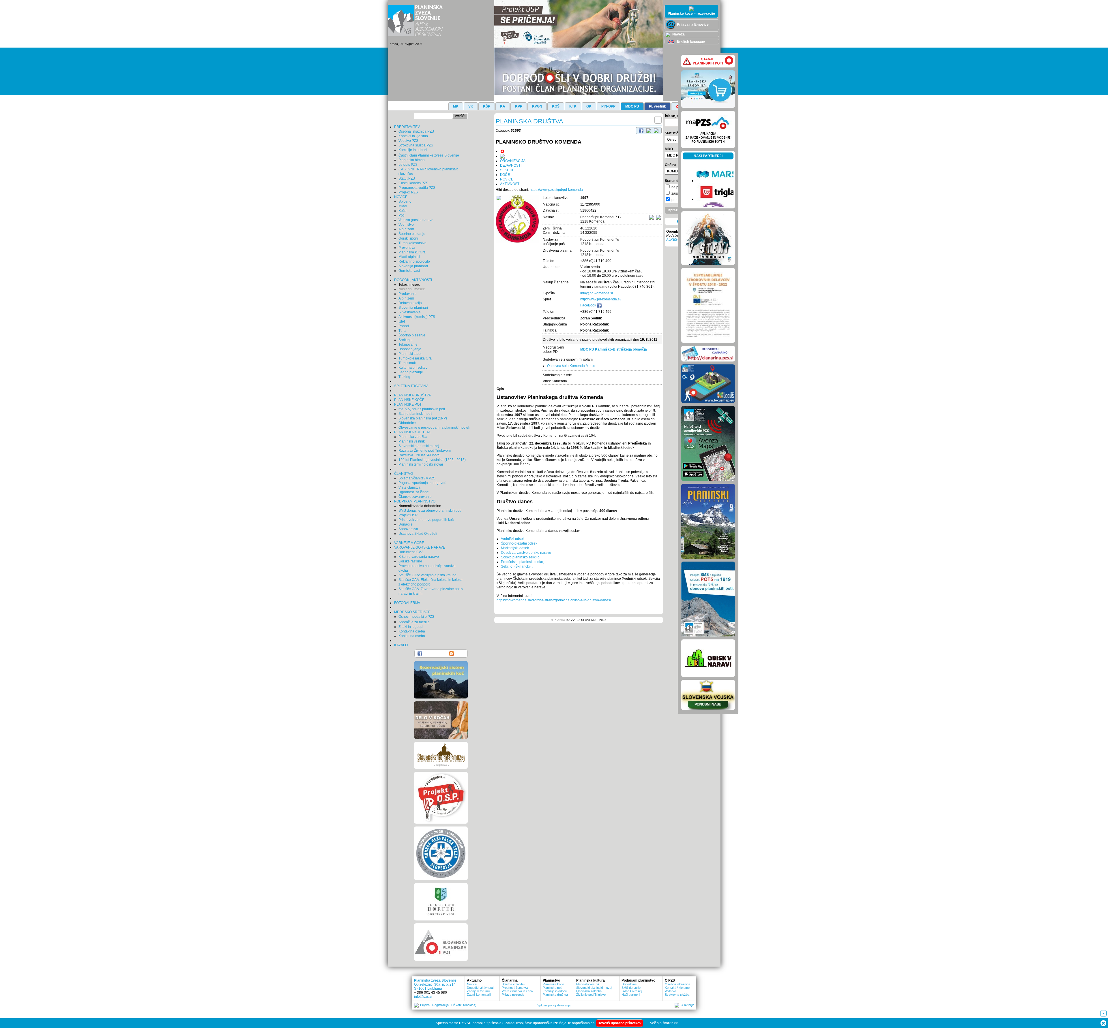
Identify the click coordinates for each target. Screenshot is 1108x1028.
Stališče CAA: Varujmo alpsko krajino (427, 575)
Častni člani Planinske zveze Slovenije (428, 155)
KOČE (505, 175)
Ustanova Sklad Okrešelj (417, 534)
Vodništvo (406, 225)
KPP (518, 106)
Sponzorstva (408, 529)
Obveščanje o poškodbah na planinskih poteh (434, 427)
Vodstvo (670, 991)
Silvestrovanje (409, 312)
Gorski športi (408, 238)
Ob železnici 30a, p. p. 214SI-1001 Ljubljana (435, 986)
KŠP (486, 106)
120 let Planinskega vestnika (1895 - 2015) (432, 460)
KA (502, 106)
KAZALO (401, 645)
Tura (402, 331)
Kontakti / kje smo (677, 987)
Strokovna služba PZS (415, 145)
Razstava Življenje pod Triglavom (424, 451)
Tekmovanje (408, 344)
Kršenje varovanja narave (418, 557)
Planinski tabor (410, 354)
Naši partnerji (631, 994)
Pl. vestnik (657, 106)
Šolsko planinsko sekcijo (520, 557)
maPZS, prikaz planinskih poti (421, 409)
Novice (472, 984)
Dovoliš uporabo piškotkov (619, 1023)
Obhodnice (407, 423)
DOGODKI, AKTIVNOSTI (413, 280)
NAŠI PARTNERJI (708, 156)
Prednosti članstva (515, 987)
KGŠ (555, 106)
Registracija (440, 1005)
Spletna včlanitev (513, 984)
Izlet (401, 321)
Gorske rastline (410, 561)
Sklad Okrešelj (632, 991)
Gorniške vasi (409, 271)
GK (589, 106)
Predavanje (407, 294)
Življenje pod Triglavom (592, 994)
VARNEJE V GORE (409, 543)
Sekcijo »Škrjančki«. (517, 566)
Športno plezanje (411, 234)
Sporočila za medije (414, 622)
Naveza (678, 34)
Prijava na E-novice (692, 24)
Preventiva (406, 248)
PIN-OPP (608, 106)
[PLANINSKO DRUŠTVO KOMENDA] (517, 219)
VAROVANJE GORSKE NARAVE (419, 547)
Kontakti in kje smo (413, 136)
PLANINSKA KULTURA (412, 432)
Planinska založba (412, 437)
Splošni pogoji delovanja (553, 1005)
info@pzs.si (423, 997)
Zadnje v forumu (478, 991)
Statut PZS (406, 178)
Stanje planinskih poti (415, 414)
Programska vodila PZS (416, 188)
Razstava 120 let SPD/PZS (419, 455)
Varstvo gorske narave (415, 220)
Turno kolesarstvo (412, 243)
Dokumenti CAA (411, 552)
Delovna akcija (410, 303)
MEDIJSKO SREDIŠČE (412, 612)
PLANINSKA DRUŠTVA (412, 395)
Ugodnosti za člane (413, 492)
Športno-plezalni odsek (519, 543)
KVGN (537, 106)
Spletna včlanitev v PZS (416, 478)
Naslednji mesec (411, 289)
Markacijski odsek (515, 548)
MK (455, 106)
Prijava (425, 1005)
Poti (401, 215)
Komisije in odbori (412, 150)
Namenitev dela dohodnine (419, 506)
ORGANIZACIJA (512, 161)
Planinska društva (555, 994)
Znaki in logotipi (410, 627)
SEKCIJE (507, 170)
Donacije (405, 524)
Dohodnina (629, 984)
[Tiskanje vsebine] (648, 130)
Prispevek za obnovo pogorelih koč (426, 520)
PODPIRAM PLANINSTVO (414, 501)
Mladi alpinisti (409, 257)
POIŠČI (460, 116)
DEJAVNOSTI (510, 165)
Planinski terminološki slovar (420, 464)
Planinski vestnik (411, 441)
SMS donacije (631, 987)
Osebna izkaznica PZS (416, 131)
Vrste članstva (409, 487)
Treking (404, 377)
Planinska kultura (412, 252)
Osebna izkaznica (677, 984)
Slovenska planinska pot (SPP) (422, 418)
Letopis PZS (408, 165)
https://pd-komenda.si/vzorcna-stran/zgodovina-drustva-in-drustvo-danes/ (554, 600)
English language (690, 41)
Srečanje (405, 340)
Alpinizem (406, 229)
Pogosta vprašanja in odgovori (422, 483)
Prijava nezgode (513, 994)
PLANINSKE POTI (408, 404)
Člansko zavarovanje (415, 497)
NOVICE (400, 197)
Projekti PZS (408, 192)
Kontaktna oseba (411, 631)
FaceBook (588, 305)
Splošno (404, 201)
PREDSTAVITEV (407, 127)
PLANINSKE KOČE (409, 400)
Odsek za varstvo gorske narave (526, 553)
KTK (573, 106)
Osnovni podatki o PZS (416, 617)
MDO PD (632, 106)
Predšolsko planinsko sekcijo (523, 562)
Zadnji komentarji (479, 994)
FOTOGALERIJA (407, 603)
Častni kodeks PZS (413, 183)
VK (470, 106)
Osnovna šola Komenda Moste (571, 366)
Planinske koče (553, 984)
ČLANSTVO (403, 474)
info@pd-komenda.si (596, 293)
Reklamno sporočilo (414, 261)
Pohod (403, 326)
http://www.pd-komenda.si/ (600, 299)
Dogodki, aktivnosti (480, 987)
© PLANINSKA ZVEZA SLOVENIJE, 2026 (578, 620)
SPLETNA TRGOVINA (411, 386)
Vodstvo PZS (408, 141)
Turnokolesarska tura (415, 358)
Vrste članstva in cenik (518, 991)
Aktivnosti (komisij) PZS (416, 317)
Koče (402, 211)
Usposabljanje (409, 349)
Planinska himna (411, 160)
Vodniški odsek (513, 539)
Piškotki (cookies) (463, 1005)
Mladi (402, 206)
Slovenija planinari (413, 266)
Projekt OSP (408, 515)
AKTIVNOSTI (510, 184)
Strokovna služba (677, 994)
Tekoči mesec (409, 285)
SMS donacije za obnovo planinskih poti (429, 511)
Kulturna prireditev (412, 368)
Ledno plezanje (410, 372)
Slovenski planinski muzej (418, 446)
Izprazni (674, 210)
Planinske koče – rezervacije (691, 14)
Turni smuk (407, 363)
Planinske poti (552, 987)
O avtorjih (687, 1005)
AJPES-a (673, 240)
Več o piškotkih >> (664, 1023)
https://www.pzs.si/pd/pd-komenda (556, 190)
